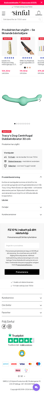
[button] (41, 2)
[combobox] (20, 19)
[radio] (5, 58)
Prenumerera (22, 272)
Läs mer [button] (5, 200)
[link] (25, 68)
